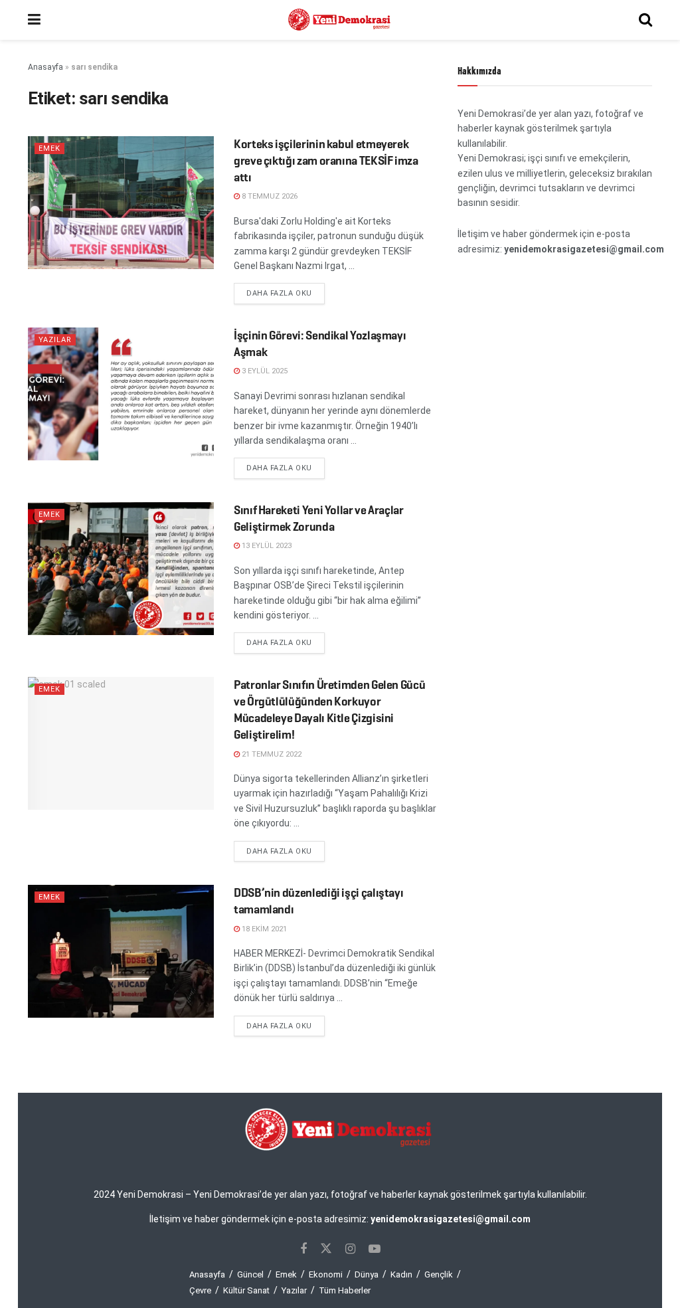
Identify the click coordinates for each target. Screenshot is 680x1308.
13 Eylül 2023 (266, 545)
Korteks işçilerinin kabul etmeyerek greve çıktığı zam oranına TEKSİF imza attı (326, 161)
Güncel (250, 1274)
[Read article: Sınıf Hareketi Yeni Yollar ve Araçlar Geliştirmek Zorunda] (121, 568)
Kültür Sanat (246, 1290)
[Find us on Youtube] (375, 1249)
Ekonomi (326, 1274)
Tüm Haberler (345, 1290)
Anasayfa (45, 67)
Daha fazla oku (285, 293)
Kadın (401, 1274)
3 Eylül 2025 (264, 371)
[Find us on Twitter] (326, 1249)
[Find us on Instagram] (350, 1249)
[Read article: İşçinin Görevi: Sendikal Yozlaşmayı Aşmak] (121, 393)
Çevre (200, 1290)
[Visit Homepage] (340, 20)
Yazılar (55, 339)
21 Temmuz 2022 (270, 754)
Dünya (367, 1274)
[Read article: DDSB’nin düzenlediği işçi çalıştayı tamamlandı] (121, 951)
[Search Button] (645, 20)
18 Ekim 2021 (263, 929)
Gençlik (438, 1274)
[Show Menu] (34, 20)
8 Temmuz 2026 (269, 196)
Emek (49, 148)
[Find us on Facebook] (303, 1249)
